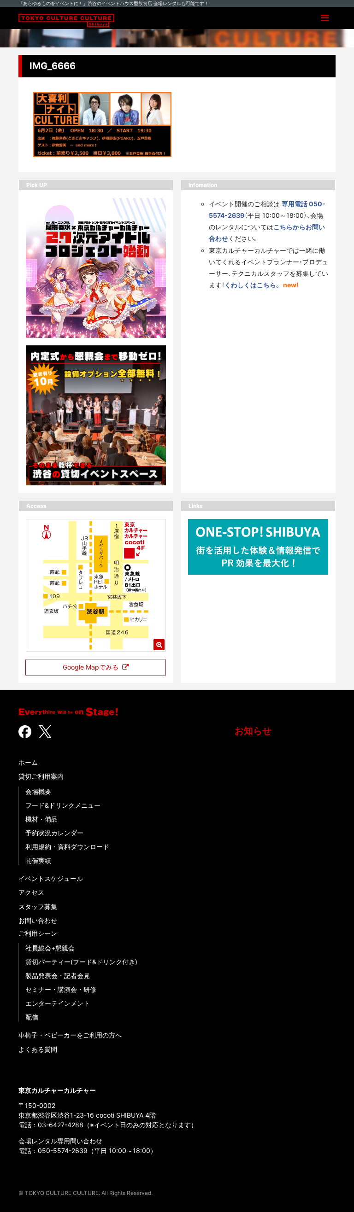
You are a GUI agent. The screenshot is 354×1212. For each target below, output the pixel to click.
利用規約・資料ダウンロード (67, 847)
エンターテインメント (57, 1003)
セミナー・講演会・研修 (60, 989)
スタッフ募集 (37, 906)
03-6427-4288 (60, 1125)
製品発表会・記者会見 (57, 975)
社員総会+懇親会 (50, 948)
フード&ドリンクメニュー (62, 805)
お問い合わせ (37, 920)
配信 (31, 1017)
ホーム (28, 762)
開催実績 (38, 860)
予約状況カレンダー (54, 833)
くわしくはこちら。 (252, 285)
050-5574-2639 (63, 1150)
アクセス (31, 892)
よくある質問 (37, 1049)
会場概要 (38, 791)
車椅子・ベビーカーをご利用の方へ (70, 1035)
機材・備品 (41, 819)
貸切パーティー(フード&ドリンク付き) (81, 962)
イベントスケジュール (50, 878)
